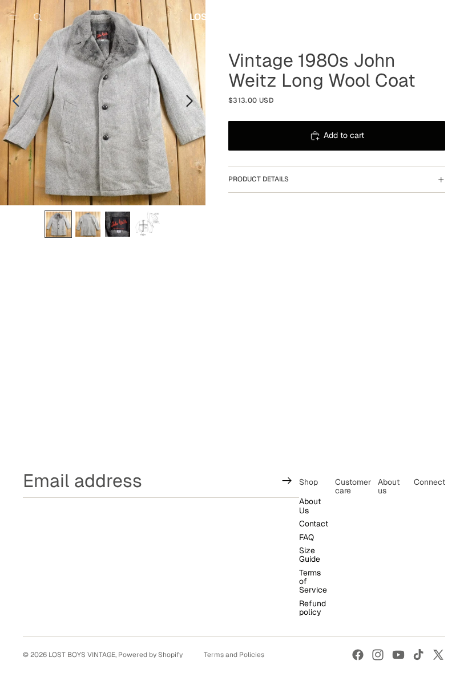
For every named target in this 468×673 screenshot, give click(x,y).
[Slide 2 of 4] (87, 224)
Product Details (258, 179)
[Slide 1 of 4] (58, 224)
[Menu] (13, 17)
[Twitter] (438, 655)
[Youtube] (398, 655)
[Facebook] (358, 655)
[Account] (429, 17)
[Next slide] (192, 102)
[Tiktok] (418, 655)
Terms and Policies (234, 654)
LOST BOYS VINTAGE (82, 654)
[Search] (37, 17)
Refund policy (312, 607)
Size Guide (309, 554)
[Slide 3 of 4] (117, 224)
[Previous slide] (13, 102)
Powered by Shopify (150, 654)
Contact (313, 523)
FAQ (306, 537)
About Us (310, 505)
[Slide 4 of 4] (147, 224)
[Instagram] (378, 655)
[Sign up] (287, 480)
